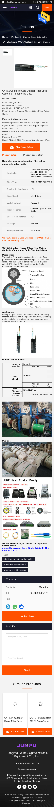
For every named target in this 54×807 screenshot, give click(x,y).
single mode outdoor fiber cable (18, 559)
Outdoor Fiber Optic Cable (35, 37)
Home (5, 37)
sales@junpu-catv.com (15, 2)
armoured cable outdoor (15, 564)
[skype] (8, 607)
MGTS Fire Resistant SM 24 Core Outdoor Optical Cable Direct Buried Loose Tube (39, 720)
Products (15, 37)
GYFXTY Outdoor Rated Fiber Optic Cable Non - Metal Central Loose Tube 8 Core (13, 720)
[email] (21, 607)
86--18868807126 (43, 2)
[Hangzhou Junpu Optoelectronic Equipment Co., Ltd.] (14, 7)
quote (47, 7)
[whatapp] (15, 607)
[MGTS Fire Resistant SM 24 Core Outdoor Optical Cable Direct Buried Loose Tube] (40, 704)
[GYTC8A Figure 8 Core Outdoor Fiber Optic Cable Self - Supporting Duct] (33, 68)
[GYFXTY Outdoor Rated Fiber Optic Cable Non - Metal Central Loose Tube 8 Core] (14, 704)
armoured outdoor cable (15, 570)
